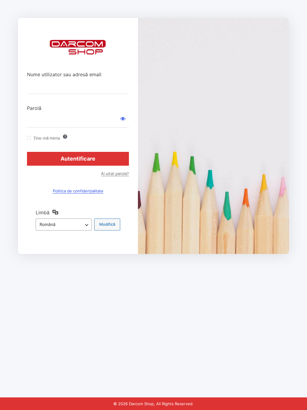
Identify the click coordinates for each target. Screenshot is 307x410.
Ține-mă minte (46, 138)
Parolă (34, 108)
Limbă (42, 213)
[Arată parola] (123, 119)
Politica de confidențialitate (78, 190)
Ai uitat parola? (115, 173)
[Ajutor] (65, 136)
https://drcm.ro (78, 51)
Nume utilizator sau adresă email (64, 74)
